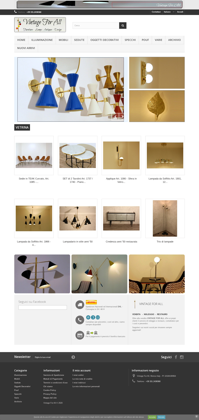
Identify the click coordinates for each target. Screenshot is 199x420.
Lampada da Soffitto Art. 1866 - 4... (34, 243)
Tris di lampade (165, 241)
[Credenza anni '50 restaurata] (121, 218)
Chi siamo (48, 386)
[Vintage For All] (41, 24)
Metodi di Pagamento (53, 379)
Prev (115, 117)
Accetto (152, 417)
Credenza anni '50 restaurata (121, 241)
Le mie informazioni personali (86, 386)
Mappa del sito (50, 398)
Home (21, 40)
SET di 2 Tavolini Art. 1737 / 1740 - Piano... (78, 180)
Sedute (79, 40)
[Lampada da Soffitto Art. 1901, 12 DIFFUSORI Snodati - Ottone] (165, 155)
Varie (158, 40)
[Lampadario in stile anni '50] (77, 218)
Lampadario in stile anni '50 (78, 241)
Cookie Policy (49, 390)
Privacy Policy (49, 394)
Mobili (63, 40)
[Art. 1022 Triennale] (99, 274)
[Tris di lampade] (165, 218)
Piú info (161, 417)
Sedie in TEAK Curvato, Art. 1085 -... (34, 180)
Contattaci (156, 12)
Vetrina (22, 127)
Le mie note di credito (82, 379)
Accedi (180, 12)
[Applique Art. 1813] (157, 106)
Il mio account (82, 370)
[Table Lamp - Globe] (157, 274)
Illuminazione (42, 40)
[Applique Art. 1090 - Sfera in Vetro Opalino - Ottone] (121, 155)
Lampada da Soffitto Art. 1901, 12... (165, 180)
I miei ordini (78, 375)
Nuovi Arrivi (26, 48)
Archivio (174, 40)
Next (122, 117)
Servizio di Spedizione (53, 375)
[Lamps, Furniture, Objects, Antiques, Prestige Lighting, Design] (99, 4)
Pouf (145, 40)
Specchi (130, 40)
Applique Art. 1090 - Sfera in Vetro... (121, 180)
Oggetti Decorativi (104, 40)
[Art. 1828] (157, 73)
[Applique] (71, 89)
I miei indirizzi (79, 383)
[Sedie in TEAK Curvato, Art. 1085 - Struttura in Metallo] (34, 155)
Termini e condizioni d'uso (55, 383)
